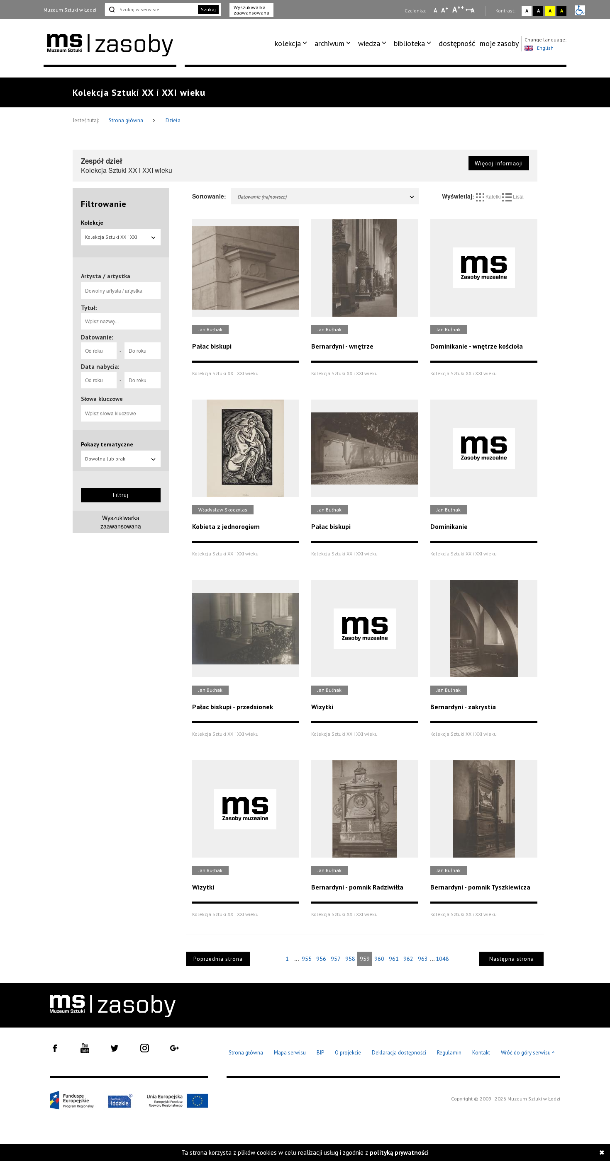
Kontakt (481, 1052)
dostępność (457, 43)
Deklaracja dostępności (399, 1052)
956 (321, 958)
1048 (442, 958)
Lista (518, 196)
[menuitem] (292, 44)
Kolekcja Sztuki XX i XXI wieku (111, 239)
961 (394, 958)
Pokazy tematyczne (107, 444)
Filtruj (121, 495)
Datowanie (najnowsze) (261, 197)
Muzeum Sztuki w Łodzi (70, 10)
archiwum (329, 43)
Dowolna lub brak (105, 459)
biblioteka (409, 43)
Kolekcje (92, 222)
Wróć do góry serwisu (528, 1053)
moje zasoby (499, 43)
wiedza (369, 43)
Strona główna (126, 120)
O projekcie (348, 1052)
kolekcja (288, 43)
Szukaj (208, 9)
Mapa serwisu (290, 1052)
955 (307, 958)
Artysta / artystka (105, 276)
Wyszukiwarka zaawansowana (251, 10)
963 (423, 958)
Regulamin (449, 1052)
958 (350, 958)
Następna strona (511, 958)
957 (336, 958)
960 (379, 958)
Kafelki (493, 196)
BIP (320, 1052)
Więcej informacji (499, 163)
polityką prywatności (399, 1152)
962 (408, 958)
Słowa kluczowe (102, 398)
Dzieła (173, 120)
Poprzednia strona (218, 958)
